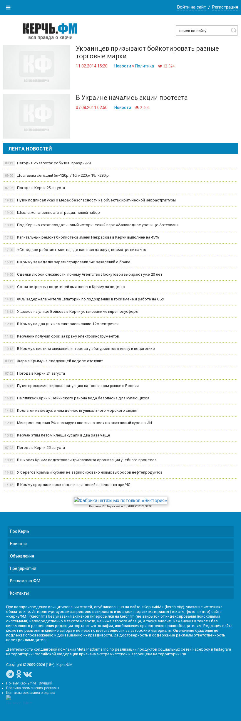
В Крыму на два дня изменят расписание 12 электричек (62, 324)
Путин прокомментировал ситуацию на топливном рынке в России (72, 385)
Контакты (19, 593)
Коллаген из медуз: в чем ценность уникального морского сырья (71, 410)
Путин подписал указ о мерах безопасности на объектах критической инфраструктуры (90, 200)
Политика (144, 66)
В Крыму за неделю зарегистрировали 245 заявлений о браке (67, 262)
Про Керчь (19, 531)
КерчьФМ (64, 665)
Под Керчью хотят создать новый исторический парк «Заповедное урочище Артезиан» (92, 225)
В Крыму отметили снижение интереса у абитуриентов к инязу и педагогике (80, 348)
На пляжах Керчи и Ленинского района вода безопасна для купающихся (77, 398)
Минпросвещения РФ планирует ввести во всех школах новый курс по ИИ (78, 423)
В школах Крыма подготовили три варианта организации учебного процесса (81, 460)
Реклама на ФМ (25, 580)
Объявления (22, 556)
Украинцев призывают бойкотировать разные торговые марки (147, 52)
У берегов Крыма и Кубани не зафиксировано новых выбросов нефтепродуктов (84, 472)
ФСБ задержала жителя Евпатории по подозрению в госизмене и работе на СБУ (84, 299)
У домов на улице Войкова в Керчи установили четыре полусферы (71, 311)
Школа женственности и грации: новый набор (52, 212)
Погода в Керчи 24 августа (35, 373)
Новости (122, 66)
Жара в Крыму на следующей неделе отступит (54, 361)
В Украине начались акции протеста (132, 98)
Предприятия (23, 568)
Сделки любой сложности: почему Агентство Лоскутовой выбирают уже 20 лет (83, 274)
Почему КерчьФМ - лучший (29, 683)
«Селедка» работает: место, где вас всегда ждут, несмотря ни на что (75, 249)
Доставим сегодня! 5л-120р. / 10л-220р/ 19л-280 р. (57, 175)
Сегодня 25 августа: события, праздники (48, 163)
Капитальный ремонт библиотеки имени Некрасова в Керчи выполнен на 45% (82, 237)
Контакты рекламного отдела (30, 693)
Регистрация (225, 7)
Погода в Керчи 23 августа (35, 447)
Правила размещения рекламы (32, 688)
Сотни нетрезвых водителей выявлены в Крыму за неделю (65, 287)
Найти (233, 30)
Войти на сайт (191, 7)
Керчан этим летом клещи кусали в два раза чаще (57, 435)
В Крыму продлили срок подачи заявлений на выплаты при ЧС (67, 484)
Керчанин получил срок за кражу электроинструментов (62, 336)
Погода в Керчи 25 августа (35, 188)
